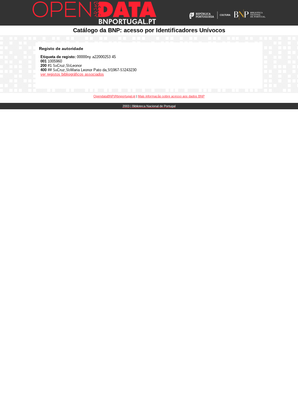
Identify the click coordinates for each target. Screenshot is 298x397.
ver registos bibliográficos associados (72, 74)
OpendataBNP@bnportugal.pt (114, 96)
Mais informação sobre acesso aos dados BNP (171, 96)
